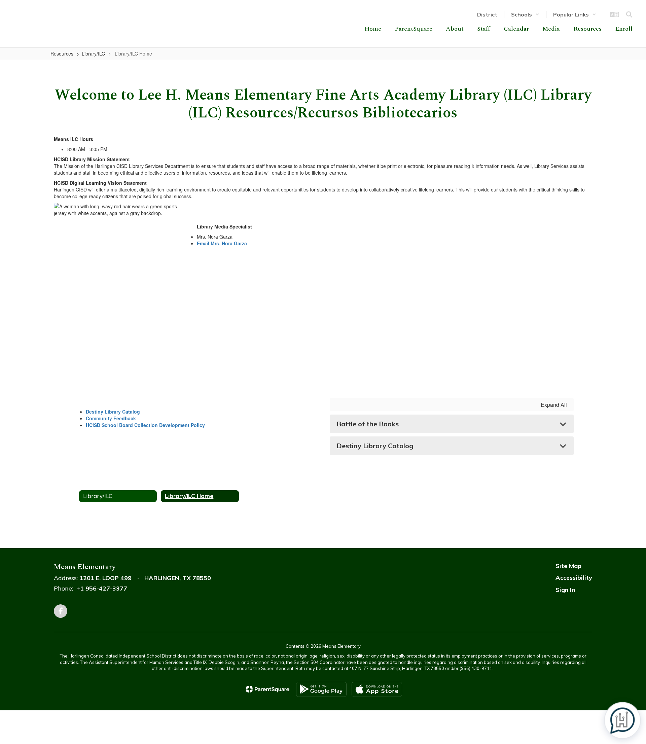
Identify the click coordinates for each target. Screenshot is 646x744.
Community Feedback (111, 418)
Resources (61, 53)
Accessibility (573, 577)
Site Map (568, 566)
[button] (525, 14)
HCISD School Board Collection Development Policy (145, 425)
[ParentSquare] (267, 689)
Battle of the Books (367, 424)
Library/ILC (93, 53)
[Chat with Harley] (622, 720)
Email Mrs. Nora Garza (222, 243)
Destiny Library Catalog (113, 411)
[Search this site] (629, 14)
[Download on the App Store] (377, 689)
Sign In (565, 590)
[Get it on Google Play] (321, 689)
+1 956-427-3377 (101, 588)
